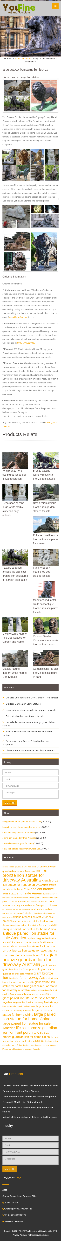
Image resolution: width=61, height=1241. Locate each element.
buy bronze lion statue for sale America (32, 950)
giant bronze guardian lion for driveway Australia (30, 959)
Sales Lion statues (23, 58)
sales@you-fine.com (18, 317)
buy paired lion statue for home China (25, 955)
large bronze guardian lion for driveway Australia (27, 1002)
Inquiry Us (10, 803)
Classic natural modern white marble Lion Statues (30, 750)
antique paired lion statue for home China (29, 929)
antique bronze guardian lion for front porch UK (26, 905)
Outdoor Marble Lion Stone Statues (23, 703)
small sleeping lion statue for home (18, 832)
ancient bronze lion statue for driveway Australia (25, 875)
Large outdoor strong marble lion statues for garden (31, 709)
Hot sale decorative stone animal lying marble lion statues (28, 724)
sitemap (45, 1235)
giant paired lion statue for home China (31, 994)
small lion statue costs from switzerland (21, 849)
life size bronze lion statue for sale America (39, 1045)
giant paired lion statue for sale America (29, 998)
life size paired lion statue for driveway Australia (21, 1049)
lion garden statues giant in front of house (21, 821)
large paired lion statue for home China (29, 1016)
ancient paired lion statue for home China (32, 901)
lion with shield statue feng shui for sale (21, 827)
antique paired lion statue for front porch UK (34, 925)
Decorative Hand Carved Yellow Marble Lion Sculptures (25, 743)
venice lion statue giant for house (18, 843)
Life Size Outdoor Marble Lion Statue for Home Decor (31, 697)
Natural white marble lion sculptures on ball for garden (27, 733)
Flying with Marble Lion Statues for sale (24, 716)
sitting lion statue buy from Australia (19, 838)
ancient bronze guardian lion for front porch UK (20, 867)
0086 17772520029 (26, 343)
